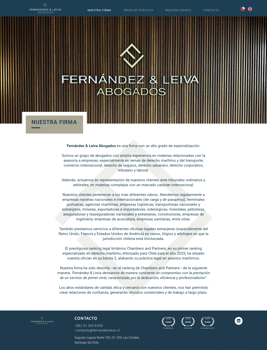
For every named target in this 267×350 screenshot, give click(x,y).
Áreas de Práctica (138, 10)
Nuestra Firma (99, 10)
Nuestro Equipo (178, 10)
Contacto (211, 10)
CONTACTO (86, 318)
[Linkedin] (239, 321)
